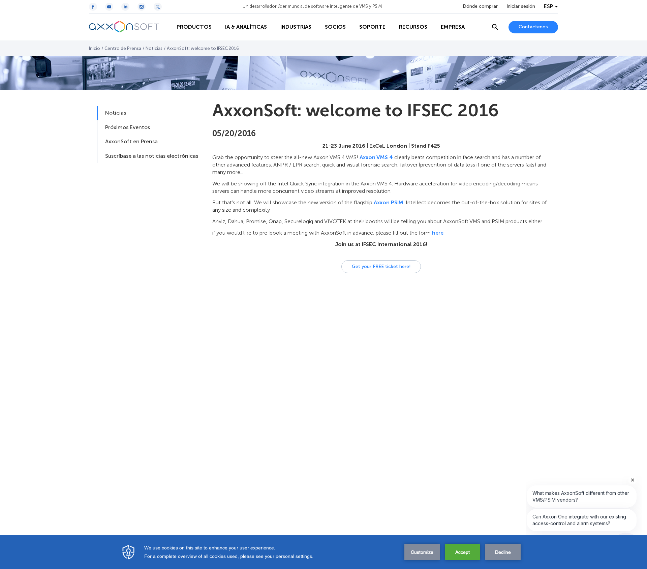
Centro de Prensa (122, 48)
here (437, 233)
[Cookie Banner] (323, 552)
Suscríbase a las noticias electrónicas (151, 156)
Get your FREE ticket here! (381, 266)
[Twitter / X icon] (158, 7)
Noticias (154, 48)
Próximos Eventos (127, 127)
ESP (548, 6)
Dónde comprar (480, 6)
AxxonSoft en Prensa (131, 141)
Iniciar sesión (520, 6)
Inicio (94, 48)
